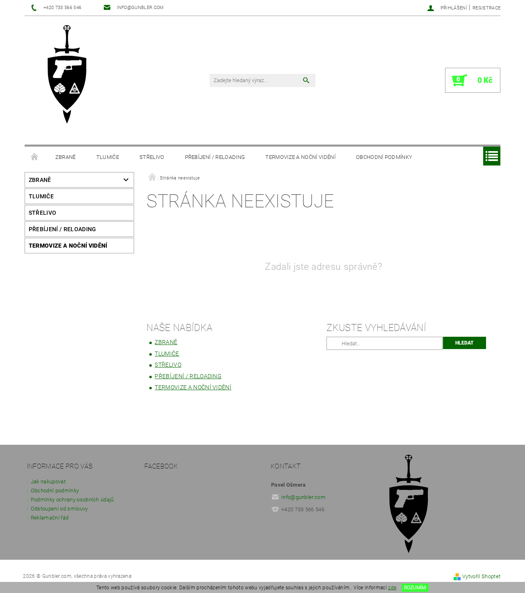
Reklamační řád (49, 518)
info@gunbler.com (303, 497)
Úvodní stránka (35, 157)
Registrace (486, 8)
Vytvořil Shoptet (481, 576)
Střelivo (151, 157)
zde (392, 588)
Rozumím (415, 588)
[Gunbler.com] (70, 75)
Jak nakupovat (48, 481)
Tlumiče (107, 157)
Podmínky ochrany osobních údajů (72, 499)
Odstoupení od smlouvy (59, 509)
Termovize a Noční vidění (300, 157)
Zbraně (65, 157)
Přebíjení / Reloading (215, 157)
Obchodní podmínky (384, 157)
